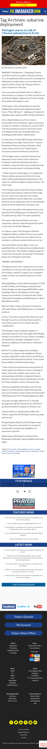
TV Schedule (13, 648)
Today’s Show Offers (34, 646)
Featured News (23, 512)
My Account (23, 624)
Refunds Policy (35, 698)
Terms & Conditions (23, 729)
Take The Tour (12, 701)
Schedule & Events (13, 650)
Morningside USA (12, 694)
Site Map (23, 737)
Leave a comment (14, 453)
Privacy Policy (23, 735)
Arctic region (12, 449)
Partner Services (35, 694)
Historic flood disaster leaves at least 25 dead (24, 539)
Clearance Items (34, 648)
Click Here (23, 5)
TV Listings (13, 653)
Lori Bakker (35, 676)
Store (35, 643)
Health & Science (12, 685)
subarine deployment (22, 451)
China (19, 449)
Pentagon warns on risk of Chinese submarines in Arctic (20, 31)
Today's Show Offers (23, 633)
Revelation (12, 683)
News (12, 668)
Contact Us (35, 680)
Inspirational (12, 680)
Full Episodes (13, 646)
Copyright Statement (23, 732)
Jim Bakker (25, 11)
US (12, 673)
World (12, 676)
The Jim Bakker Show (35, 671)
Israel (12, 678)
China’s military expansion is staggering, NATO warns (24, 523)
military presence (28, 449)
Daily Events (12, 698)
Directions (12, 696)
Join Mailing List (35, 701)
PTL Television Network (35, 678)
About (35, 668)
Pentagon (10, 451)
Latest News (23, 544)
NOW (12, 671)
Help (35, 703)
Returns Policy (35, 696)
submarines (34, 451)
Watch (13, 643)
